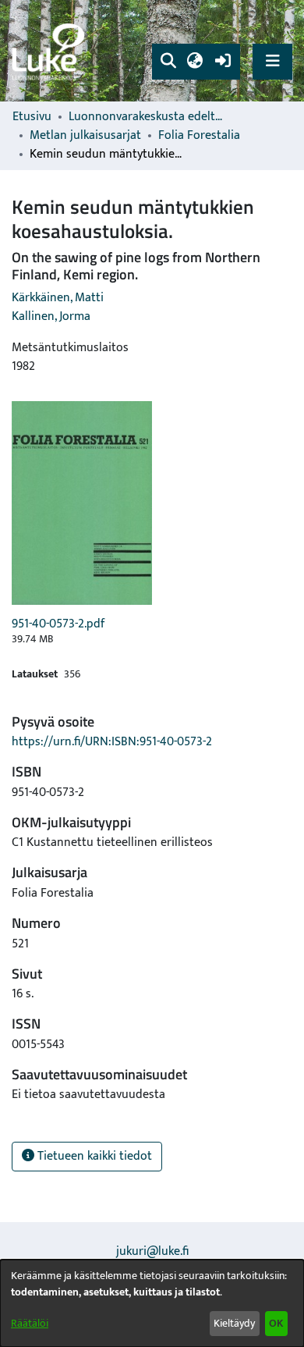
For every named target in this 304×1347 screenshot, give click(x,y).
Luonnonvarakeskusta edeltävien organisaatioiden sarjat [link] (146, 117)
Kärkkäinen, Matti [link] (58, 297)
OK (276, 1323)
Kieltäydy (234, 1323)
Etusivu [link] (31, 117)
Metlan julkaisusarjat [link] (85, 135)
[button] (168, 61)
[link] (51, 51)
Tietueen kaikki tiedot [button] (93, 1156)
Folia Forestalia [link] (199, 135)
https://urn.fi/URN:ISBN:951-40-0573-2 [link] (112, 741)
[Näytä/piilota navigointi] (272, 61)
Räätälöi (29, 1323)
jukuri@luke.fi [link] (152, 1251)
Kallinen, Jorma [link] (51, 316)
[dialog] (152, 1303)
